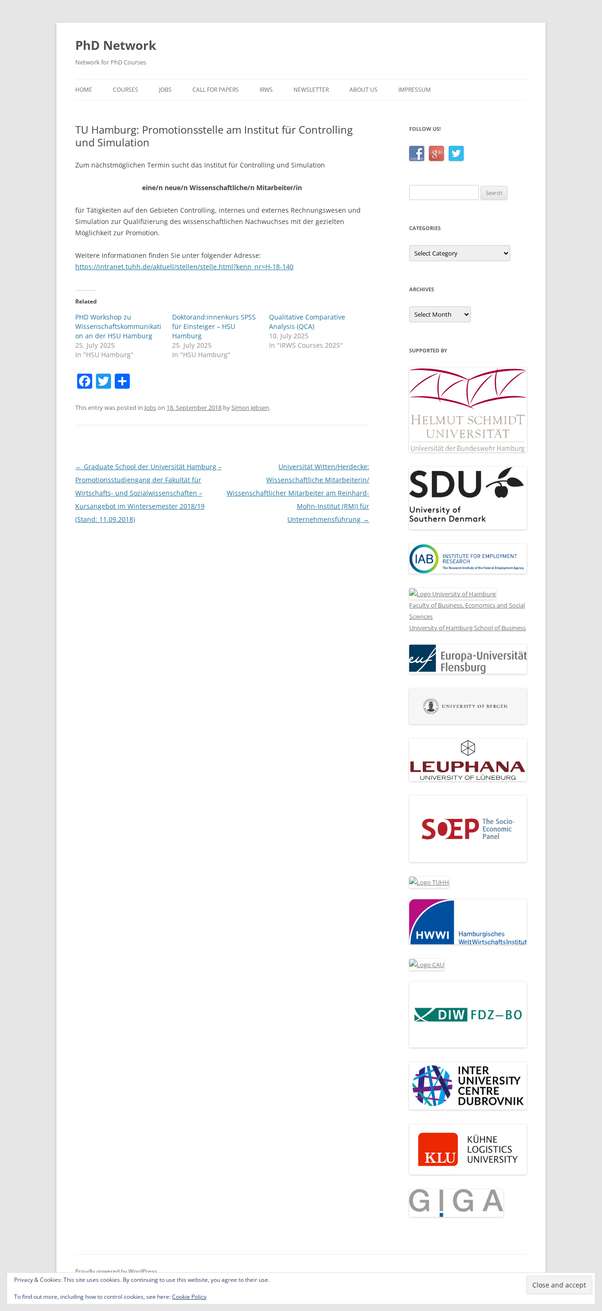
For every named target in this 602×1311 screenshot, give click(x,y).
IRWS (266, 90)
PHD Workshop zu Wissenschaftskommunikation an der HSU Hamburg (118, 326)
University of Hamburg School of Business (467, 628)
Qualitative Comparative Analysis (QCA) (307, 321)
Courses (125, 90)
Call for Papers (215, 90)
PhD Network (115, 45)
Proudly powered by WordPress (116, 1271)
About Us (363, 90)
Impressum (414, 90)
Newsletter (311, 90)
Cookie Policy (189, 1297)
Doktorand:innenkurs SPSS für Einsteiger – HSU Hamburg (214, 326)
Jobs (165, 90)
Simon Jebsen (250, 407)
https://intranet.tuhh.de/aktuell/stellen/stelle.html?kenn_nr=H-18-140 (184, 266)
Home (83, 90)
